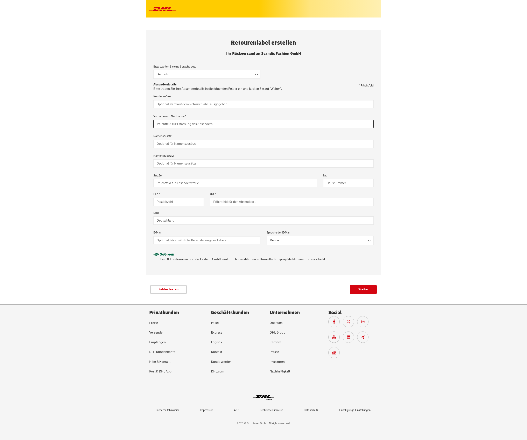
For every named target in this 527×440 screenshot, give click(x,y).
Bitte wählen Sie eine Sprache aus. (174, 66)
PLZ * (156, 194)
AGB (236, 410)
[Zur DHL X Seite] (350, 323)
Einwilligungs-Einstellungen (355, 410)
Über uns (276, 323)
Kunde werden (221, 362)
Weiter (363, 289)
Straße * (158, 175)
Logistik (216, 342)
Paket (215, 323)
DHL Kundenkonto (162, 352)
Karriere (275, 342)
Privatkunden (164, 312)
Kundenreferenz (163, 96)
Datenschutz (311, 410)
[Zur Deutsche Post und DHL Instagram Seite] (364, 323)
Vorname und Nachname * (169, 116)
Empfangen (157, 342)
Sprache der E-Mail (278, 232)
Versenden (156, 332)
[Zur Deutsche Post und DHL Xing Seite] (364, 338)
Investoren (277, 362)
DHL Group (277, 332)
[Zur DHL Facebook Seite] (335, 323)
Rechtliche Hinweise (271, 410)
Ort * (213, 194)
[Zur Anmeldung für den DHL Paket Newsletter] (335, 353)
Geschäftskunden (230, 312)
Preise (153, 323)
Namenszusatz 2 (163, 156)
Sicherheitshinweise (168, 410)
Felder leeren (168, 289)
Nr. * (326, 175)
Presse (274, 352)
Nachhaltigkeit (280, 371)
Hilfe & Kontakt (159, 362)
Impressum (206, 410)
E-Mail (157, 232)
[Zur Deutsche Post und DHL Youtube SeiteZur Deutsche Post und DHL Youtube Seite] (335, 338)
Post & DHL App (160, 371)
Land (156, 213)
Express (216, 332)
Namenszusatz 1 (163, 136)
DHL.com (217, 371)
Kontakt (216, 352)
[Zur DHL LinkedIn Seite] (350, 338)
